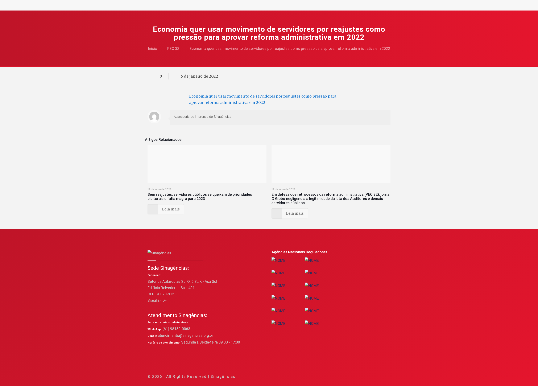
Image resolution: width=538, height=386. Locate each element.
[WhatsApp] (341, 377)
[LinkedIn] (364, 377)
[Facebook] (347, 377)
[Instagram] (369, 377)
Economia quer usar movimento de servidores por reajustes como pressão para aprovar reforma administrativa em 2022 (290, 48)
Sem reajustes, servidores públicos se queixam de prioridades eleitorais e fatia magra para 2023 (200, 196)
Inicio (152, 48)
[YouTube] (358, 377)
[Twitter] (352, 377)
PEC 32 (173, 48)
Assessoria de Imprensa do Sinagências (202, 117)
